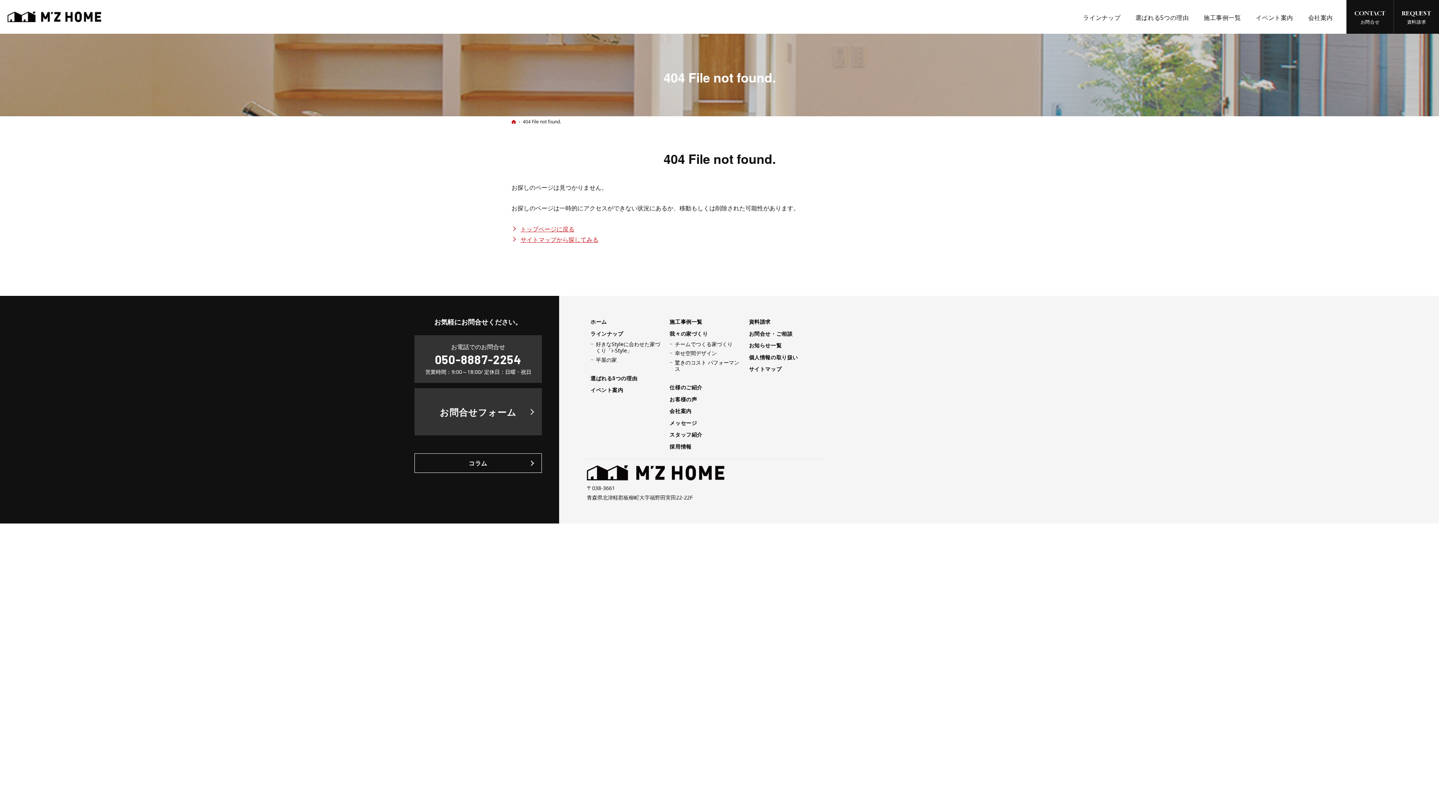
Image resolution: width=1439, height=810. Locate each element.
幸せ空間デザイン (696, 353)
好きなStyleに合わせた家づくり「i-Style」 (628, 347)
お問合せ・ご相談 (771, 333)
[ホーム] (514, 121)
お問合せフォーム (478, 411)
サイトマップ (765, 369)
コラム (478, 463)
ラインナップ (607, 333)
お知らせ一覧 (765, 345)
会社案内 (680, 411)
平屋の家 (606, 360)
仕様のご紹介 (686, 387)
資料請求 (760, 321)
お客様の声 (683, 399)
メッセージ (683, 423)
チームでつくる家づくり (704, 344)
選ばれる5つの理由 (614, 378)
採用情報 (680, 446)
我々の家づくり (689, 333)
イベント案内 (607, 390)
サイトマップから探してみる (559, 240)
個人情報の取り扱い (773, 357)
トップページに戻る (547, 229)
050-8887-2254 (478, 359)
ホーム (599, 321)
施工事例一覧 (686, 321)
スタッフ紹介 (686, 434)
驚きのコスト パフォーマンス (707, 365)
